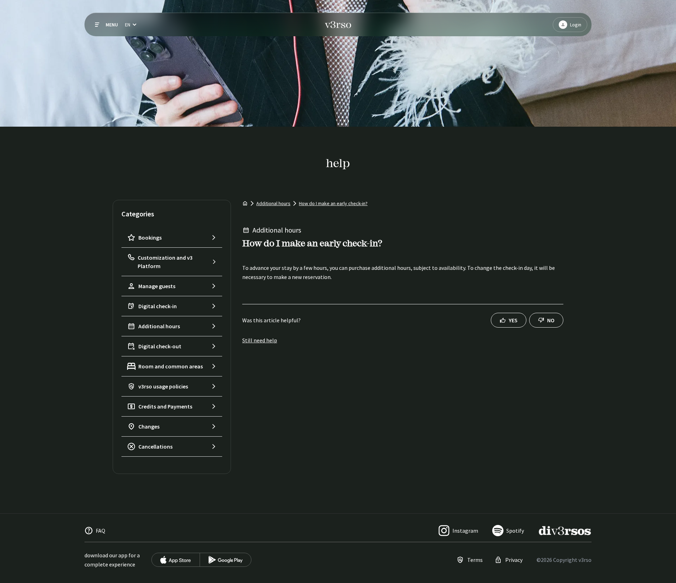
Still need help (259, 340)
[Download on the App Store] (175, 560)
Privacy (513, 559)
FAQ (100, 530)
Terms (475, 559)
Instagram (465, 530)
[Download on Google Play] (225, 560)
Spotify (515, 530)
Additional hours (273, 203)
